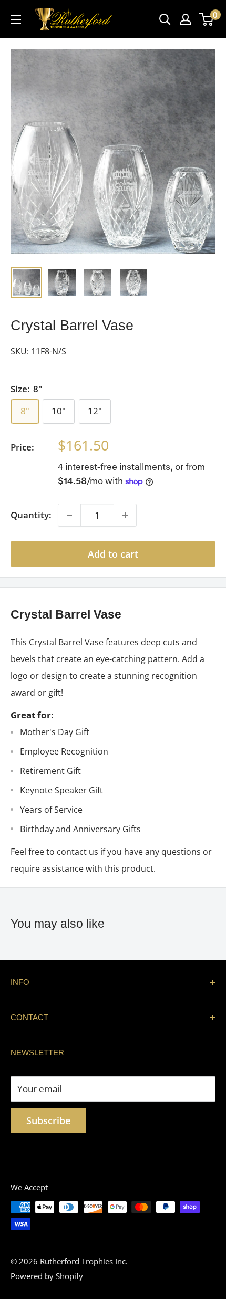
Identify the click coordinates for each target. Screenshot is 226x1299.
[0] (206, 19)
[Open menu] (16, 19)
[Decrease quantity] (69, 515)
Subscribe (48, 1120)
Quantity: (31, 515)
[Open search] (165, 19)
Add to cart (113, 554)
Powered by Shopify (47, 1276)
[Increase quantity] (125, 515)
